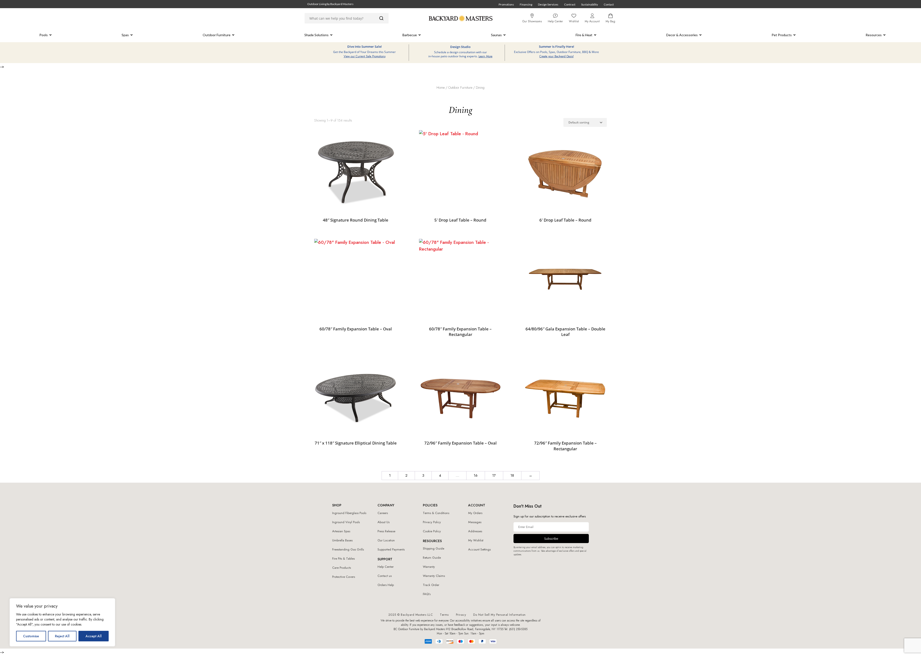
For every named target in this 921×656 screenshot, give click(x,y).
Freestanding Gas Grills (348, 549)
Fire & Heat (584, 35)
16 (476, 475)
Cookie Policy (432, 531)
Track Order (431, 585)
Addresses (475, 531)
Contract (569, 4)
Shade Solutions (316, 35)
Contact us (385, 576)
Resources (874, 35)
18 (512, 475)
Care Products (341, 567)
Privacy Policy (432, 522)
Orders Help (386, 585)
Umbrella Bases (342, 540)
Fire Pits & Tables (343, 558)
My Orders (475, 513)
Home (441, 87)
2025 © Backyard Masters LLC (410, 614)
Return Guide (432, 557)
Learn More (485, 56)
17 (494, 475)
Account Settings (479, 549)
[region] (62, 622)
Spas (125, 35)
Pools (43, 35)
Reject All (62, 636)
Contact (609, 4)
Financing (526, 4)
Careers (383, 513)
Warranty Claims (434, 576)
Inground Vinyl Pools (346, 522)
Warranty (429, 566)
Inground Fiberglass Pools (349, 513)
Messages (474, 522)
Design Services (548, 4)
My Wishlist (475, 540)
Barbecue (409, 35)
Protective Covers (343, 576)
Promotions (506, 4)
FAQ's (427, 594)
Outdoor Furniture (216, 35)
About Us (384, 522)
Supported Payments (391, 549)
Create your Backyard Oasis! (556, 56)
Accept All (94, 636)
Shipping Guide (433, 548)
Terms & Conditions (436, 513)
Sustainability (589, 4)
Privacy (461, 614)
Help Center (386, 566)
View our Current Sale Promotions (364, 56)
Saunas (496, 35)
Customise (31, 636)
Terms (444, 614)
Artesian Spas (341, 531)
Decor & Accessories (682, 35)
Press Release (386, 531)
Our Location (386, 540)
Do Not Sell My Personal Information (499, 614)
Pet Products (782, 35)
